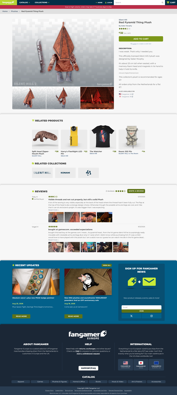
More (100, 2)
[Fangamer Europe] (8, 2)
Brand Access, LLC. (55, 393)
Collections (41, 2)
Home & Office (79, 382)
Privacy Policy (49, 390)
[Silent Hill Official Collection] (42, 173)
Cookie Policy (59, 390)
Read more (21, 316)
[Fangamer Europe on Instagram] (151, 315)
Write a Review (136, 191)
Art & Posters (137, 382)
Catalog (23, 2)
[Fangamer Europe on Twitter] (131, 315)
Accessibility (128, 390)
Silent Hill (123, 20)
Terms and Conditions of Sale (83, 390)
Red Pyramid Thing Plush (135, 22)
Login (134, 44)
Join (141, 311)
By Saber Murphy (125, 26)
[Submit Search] (162, 2)
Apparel (21, 382)
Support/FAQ (88, 368)
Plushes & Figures (59, 382)
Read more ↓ (53, 210)
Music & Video (117, 382)
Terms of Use (69, 390)
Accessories (156, 382)
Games (40, 382)
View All (107, 265)
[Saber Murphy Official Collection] (88, 173)
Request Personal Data (116, 390)
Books (98, 382)
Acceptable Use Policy (100, 390)
